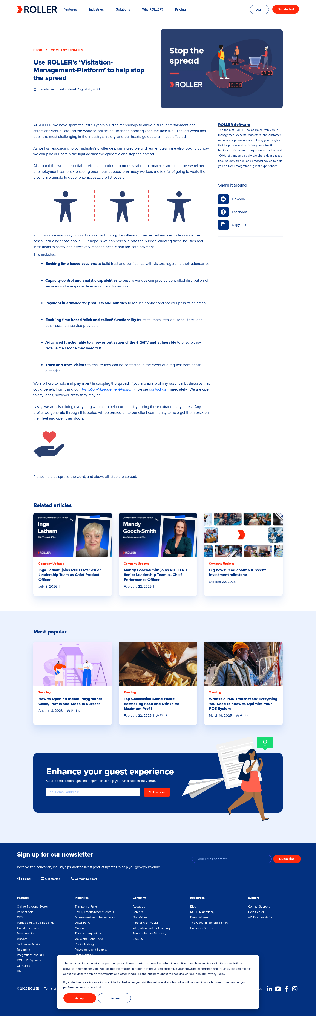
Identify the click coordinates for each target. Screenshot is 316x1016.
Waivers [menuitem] (22, 939)
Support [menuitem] (253, 898)
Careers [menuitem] (138, 912)
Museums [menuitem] (81, 928)
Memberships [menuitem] (26, 933)
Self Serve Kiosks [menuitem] (28, 944)
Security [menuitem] (138, 939)
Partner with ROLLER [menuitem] (146, 922)
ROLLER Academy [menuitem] (202, 912)
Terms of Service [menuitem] (55, 988)
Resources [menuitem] (197, 898)
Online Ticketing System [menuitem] (33, 906)
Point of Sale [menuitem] (25, 912)
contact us (157, 389)
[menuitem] (24, 879)
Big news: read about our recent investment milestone (237, 572)
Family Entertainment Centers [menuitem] (94, 912)
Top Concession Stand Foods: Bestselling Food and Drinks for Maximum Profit (151, 703)
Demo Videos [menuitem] (199, 917)
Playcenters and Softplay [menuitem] (91, 949)
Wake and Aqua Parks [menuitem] (89, 939)
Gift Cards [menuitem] (23, 966)
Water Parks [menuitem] (83, 922)
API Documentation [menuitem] (260, 917)
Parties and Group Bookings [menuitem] (35, 922)
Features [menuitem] (23, 898)
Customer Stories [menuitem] (201, 928)
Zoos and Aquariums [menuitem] (88, 933)
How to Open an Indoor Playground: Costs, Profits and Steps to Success (70, 701)
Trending (44, 692)
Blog (37, 50)
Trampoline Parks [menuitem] (86, 906)
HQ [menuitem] (19, 971)
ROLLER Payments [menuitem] (29, 960)
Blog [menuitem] (193, 906)
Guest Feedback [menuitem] (28, 928)
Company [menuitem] (139, 898)
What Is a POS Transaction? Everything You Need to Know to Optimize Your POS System (243, 703)
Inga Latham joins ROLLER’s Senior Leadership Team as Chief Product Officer (69, 574)
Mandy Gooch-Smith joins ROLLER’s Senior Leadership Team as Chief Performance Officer (155, 574)
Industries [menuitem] (82, 898)
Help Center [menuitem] (256, 912)
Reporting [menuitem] (23, 949)
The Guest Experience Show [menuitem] (209, 922)
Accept (79, 998)
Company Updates (67, 50)
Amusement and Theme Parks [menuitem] (95, 917)
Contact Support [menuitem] (259, 906)
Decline (114, 998)
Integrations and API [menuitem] (30, 955)
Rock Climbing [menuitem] (84, 944)
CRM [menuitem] (20, 917)
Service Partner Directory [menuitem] (149, 933)
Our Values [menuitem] (140, 917)
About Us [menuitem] (139, 906)
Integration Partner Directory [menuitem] (151, 928)
